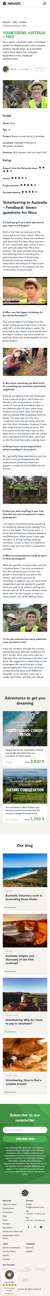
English (29, 1251)
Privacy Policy (9, 1251)
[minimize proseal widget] (16, 1274)
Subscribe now (25, 1139)
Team (5, 1220)
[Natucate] (12, 3)
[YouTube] (41, 1227)
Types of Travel (9, 1204)
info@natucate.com (35, 1207)
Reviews (25, 69)
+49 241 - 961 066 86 (35, 1220)
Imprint (6, 1255)
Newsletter (7, 1227)
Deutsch (30, 1247)
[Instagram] (34, 1227)
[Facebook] (28, 1227)
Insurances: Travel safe (13, 1231)
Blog (5, 1216)
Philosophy (8, 1212)
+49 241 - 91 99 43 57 (35, 1214)
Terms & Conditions (11, 1247)
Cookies (6, 1259)
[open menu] (44, 3)
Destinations (8, 1208)
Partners (6, 1223)
